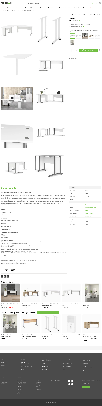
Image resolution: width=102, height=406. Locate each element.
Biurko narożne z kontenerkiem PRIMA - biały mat (91, 304)
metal (86, 207)
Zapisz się (86, 387)
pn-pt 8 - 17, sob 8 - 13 (79, 55)
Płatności (19, 389)
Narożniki (44, 369)
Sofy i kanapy (66, 362)
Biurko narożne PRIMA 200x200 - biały (71, 304)
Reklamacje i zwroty (21, 383)
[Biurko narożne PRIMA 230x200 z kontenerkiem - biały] (97, 36)
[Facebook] (69, 381)
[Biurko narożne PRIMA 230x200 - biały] (85, 36)
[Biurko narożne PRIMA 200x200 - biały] (72, 36)
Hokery (2, 368)
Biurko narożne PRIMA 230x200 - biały (9, 304)
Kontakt (37, 380)
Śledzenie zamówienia (5, 380)
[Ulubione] (96, 3)
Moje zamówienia (4, 382)
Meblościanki (45, 366)
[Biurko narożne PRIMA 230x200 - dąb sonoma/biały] (91, 36)
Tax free (19, 393)
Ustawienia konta (4, 383)
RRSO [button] (80, 20)
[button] (99, 50)
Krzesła (23, 362)
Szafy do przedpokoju (87, 367)
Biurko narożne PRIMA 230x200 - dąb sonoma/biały (30, 304)
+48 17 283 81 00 (55, 380)
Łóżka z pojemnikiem (46, 360)
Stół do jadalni (65, 370)
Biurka (86, 204)
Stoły (64, 369)
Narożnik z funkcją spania (68, 359)
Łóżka (22, 369)
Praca (37, 383)
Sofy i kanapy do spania (67, 364)
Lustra (43, 363)
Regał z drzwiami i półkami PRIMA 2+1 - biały (71, 335)
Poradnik (19, 390)
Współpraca (38, 382)
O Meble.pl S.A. (39, 385)
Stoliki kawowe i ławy (26, 366)
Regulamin (19, 380)
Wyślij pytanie (74, 58)
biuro (86, 210)
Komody (23, 359)
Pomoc (19, 386)
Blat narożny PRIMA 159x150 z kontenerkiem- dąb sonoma (90, 337)
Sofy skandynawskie (67, 366)
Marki (37, 388)
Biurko (2, 359)
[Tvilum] (9, 270)
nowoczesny (88, 216)
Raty (18, 388)
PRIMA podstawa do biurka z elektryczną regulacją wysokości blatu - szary (30, 335)
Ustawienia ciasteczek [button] (5, 385)
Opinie (37, 386)
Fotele (2, 362)
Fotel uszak (3, 365)
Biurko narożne (89, 213)
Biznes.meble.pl (39, 390)
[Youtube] (72, 384)
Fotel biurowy (4, 363)
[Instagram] (72, 381)
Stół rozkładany (86, 359)
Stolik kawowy (86, 361)
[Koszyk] (100, 3)
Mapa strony (38, 389)
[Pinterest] (69, 384)
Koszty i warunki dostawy (22, 385)
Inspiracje (19, 392)
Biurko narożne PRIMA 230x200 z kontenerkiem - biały (50, 304)
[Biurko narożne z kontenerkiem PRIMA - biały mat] (72, 42)
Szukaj (74, 3)
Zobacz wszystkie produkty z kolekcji (48, 312)
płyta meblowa (92, 207)
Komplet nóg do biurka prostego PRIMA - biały (50, 335)
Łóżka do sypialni (45, 359)
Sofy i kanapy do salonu (67, 363)
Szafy (84, 366)
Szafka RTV (85, 363)
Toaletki (85, 370)
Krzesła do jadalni (25, 363)
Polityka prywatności (21, 382)
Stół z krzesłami (86, 360)
